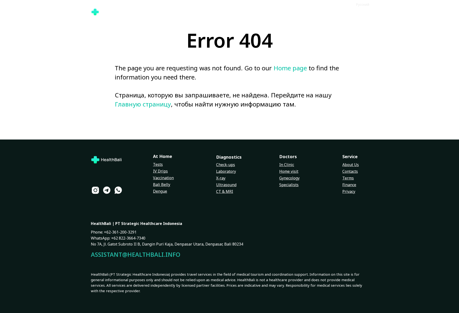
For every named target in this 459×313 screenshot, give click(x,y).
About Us (350, 164)
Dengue (160, 191)
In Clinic (286, 164)
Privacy (348, 191)
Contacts (350, 171)
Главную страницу (143, 104)
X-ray (220, 178)
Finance (349, 184)
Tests (158, 164)
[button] (344, 4)
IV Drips (160, 171)
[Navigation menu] (364, 12)
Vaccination (163, 177)
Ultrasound (226, 184)
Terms (348, 178)
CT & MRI (224, 191)
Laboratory (226, 171)
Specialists (289, 184)
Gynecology (289, 178)
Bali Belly (161, 184)
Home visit (288, 171)
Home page (290, 68)
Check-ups (225, 164)
